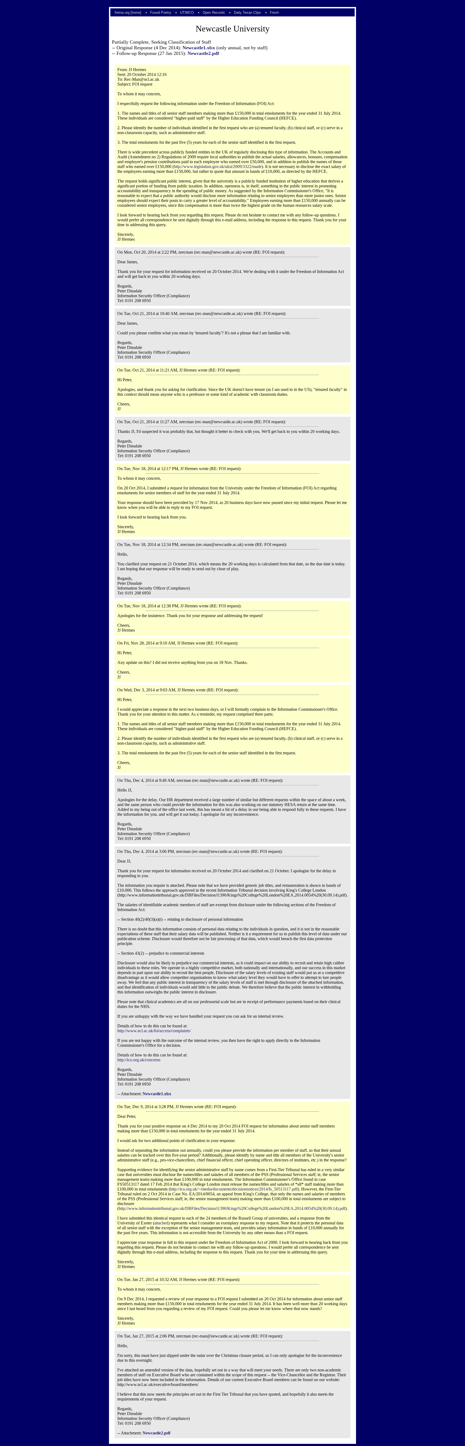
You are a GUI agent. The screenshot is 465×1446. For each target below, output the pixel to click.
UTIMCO (187, 12)
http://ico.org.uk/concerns (138, 1060)
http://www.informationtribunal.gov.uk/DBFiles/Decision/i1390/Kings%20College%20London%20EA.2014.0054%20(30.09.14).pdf (232, 1208)
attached (161, 1223)
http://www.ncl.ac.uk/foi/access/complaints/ (154, 1030)
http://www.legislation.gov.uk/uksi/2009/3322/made (218, 166)
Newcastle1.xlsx (198, 47)
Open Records (214, 12)
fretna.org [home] (128, 12)
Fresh (274, 12)
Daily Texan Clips (247, 12)
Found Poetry (160, 12)
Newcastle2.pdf (203, 53)
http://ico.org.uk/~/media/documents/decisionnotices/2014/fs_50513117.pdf (234, 1189)
